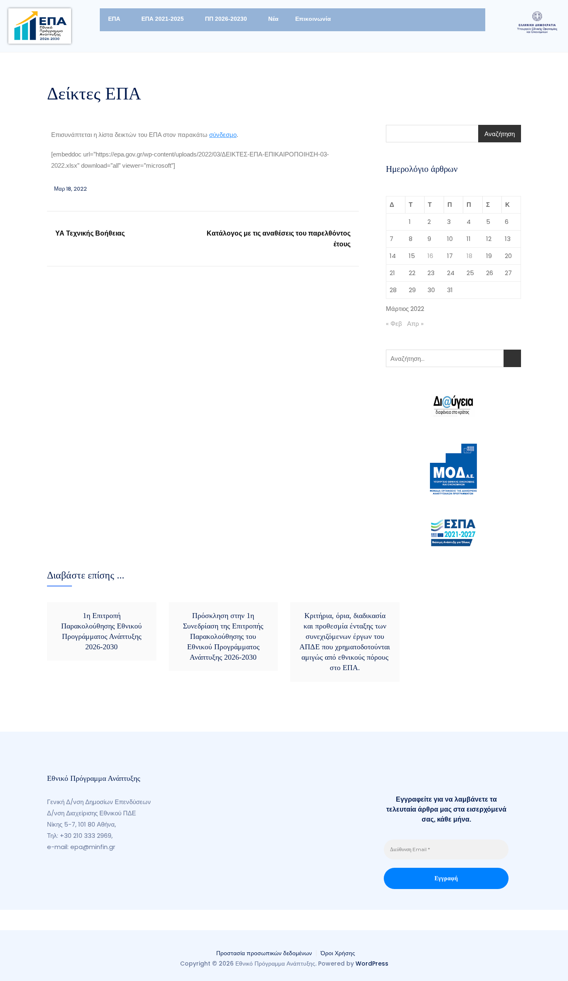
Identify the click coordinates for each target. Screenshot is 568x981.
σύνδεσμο (223, 134)
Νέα (273, 18)
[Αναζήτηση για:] (453, 358)
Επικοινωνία (313, 18)
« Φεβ (394, 323)
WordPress (372, 963)
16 (430, 255)
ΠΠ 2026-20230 (226, 18)
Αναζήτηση (499, 133)
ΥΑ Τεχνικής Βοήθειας (90, 233)
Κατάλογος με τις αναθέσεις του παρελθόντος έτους (279, 238)
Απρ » (415, 323)
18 (469, 255)
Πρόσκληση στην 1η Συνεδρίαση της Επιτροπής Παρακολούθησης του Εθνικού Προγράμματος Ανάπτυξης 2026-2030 (223, 636)
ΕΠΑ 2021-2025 (162, 18)
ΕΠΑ (114, 18)
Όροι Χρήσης (338, 953)
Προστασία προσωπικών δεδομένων (264, 953)
